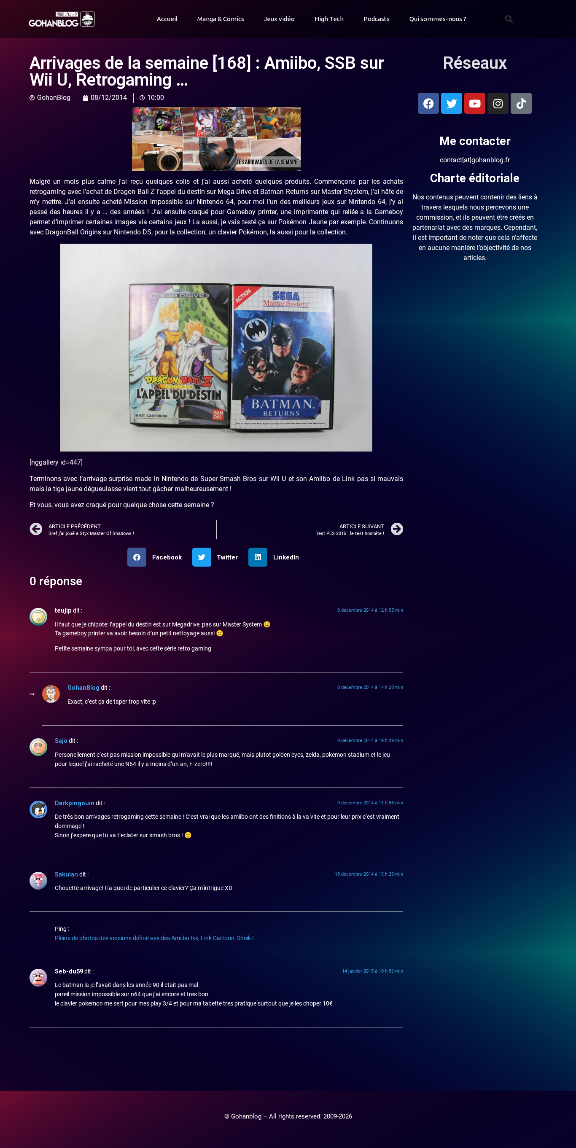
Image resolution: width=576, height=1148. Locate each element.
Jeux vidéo (279, 18)
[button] (509, 19)
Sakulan (66, 874)
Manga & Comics (220, 18)
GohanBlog (83, 687)
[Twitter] (451, 103)
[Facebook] (428, 103)
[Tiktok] (521, 103)
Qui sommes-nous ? (437, 18)
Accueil (167, 18)
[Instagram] (498, 103)
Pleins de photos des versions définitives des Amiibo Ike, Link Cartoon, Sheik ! (154, 938)
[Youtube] (474, 103)
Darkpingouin (74, 803)
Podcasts (376, 18)
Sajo (61, 741)
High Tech (329, 18)
